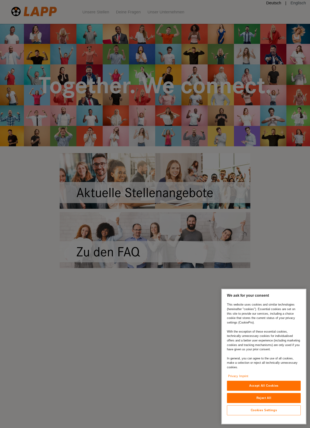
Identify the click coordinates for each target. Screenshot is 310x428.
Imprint (243, 376)
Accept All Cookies (263, 385)
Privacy (233, 376)
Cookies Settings (264, 410)
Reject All (263, 398)
